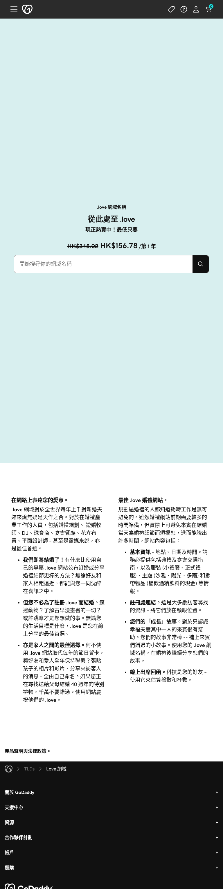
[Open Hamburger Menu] (11, 9)
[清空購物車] (208, 9)
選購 (9, 867)
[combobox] (103, 264)
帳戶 (9, 852)
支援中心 (14, 807)
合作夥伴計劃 (19, 837)
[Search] (201, 264)
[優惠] (171, 9)
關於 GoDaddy (19, 792)
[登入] (196, 9)
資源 (9, 822)
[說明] (183, 9)
